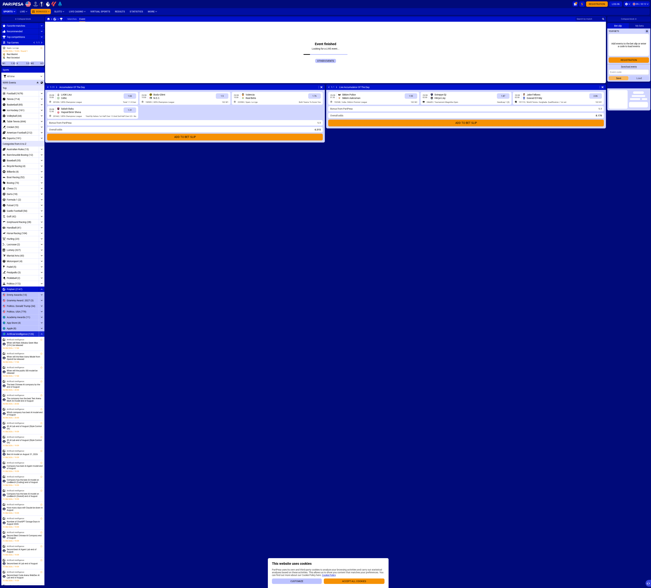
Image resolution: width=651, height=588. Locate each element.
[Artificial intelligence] (61, 19)
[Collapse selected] (38, 83)
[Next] (41, 42)
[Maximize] (41, 26)
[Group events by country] (42, 83)
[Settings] (628, 4)
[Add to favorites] (41, 48)
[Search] (603, 19)
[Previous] (34, 42)
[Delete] (321, 87)
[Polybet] (55, 19)
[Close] (647, 85)
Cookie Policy (329, 575)
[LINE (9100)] (48, 19)
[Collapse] (41, 289)
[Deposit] (582, 4)
